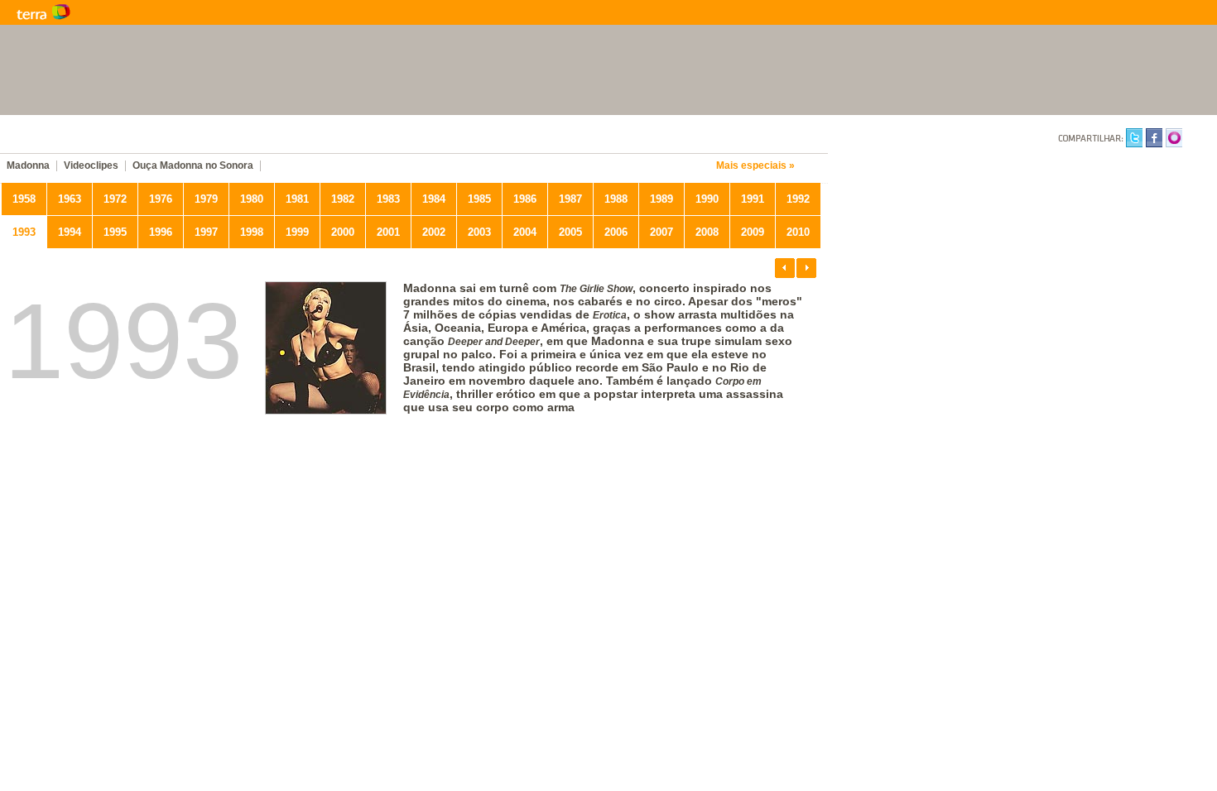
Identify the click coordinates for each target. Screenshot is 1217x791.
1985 (479, 199)
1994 (69, 232)
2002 (433, 232)
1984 (433, 199)
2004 (524, 232)
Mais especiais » (755, 166)
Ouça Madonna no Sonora (192, 166)
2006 (616, 232)
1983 (388, 199)
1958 (24, 199)
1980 (251, 199)
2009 (752, 232)
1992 (798, 199)
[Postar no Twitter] (1134, 140)
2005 (570, 232)
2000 (342, 232)
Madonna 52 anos (224, 136)
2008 (707, 232)
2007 (661, 232)
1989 (661, 199)
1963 (69, 199)
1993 (24, 232)
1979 (206, 199)
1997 (206, 232)
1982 (342, 199)
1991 (752, 199)
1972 (115, 199)
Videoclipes (91, 166)
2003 (479, 232)
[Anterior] (785, 268)
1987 (570, 199)
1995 (115, 232)
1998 (251, 232)
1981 (297, 199)
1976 (160, 199)
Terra (124, 12)
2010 (798, 232)
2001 (388, 232)
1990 (707, 199)
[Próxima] (806, 268)
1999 (297, 232)
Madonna (28, 166)
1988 (616, 199)
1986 (524, 199)
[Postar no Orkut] (1174, 140)
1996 (160, 232)
